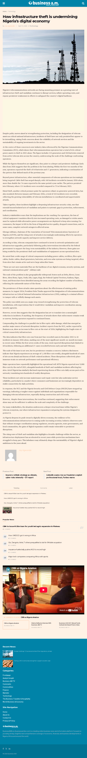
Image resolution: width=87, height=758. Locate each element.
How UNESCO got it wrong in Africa (16, 498)
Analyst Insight (8, 678)
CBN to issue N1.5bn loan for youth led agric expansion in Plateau (25, 493)
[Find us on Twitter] (6, 748)
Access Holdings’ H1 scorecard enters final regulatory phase (33, 651)
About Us (6, 715)
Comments (7, 684)
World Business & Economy (13, 702)
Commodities (8, 687)
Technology (12, 11)
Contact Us (7, 718)
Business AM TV (9, 681)
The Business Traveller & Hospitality (16, 699)
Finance (6, 690)
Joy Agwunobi (10, 26)
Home (4, 11)
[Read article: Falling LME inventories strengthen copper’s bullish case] (8, 663)
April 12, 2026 (22, 26)
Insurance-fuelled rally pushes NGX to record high (29, 508)
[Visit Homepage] (43, 3)
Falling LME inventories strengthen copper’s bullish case (32, 661)
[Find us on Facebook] (3, 748)
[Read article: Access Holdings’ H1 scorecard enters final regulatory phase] (8, 654)
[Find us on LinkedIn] (9, 748)
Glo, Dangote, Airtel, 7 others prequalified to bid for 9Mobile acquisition (27, 503)
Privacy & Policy (9, 721)
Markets (6, 693)
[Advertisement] (43, 115)
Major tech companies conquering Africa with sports (28, 557)
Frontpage (7, 675)
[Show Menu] (4, 3)
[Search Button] (83, 3)
